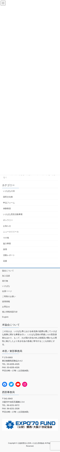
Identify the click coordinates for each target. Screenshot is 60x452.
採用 (5, 249)
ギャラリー (8, 220)
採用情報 (6, 301)
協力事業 (7, 243)
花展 (5, 261)
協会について (8, 271)
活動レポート (9, 255)
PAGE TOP (55, 435)
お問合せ (6, 307)
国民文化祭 (8, 197)
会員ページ (7, 291)
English (5, 317)
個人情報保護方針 (10, 312)
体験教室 (7, 208)
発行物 (5, 281)
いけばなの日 (9, 191)
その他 (6, 238)
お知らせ (7, 226)
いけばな (6, 286)
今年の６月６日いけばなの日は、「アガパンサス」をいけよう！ (29, 176)
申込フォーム (9, 203)
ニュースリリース (11, 232)
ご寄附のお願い (9, 296)
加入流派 (6, 276)
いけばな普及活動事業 (13, 214)
